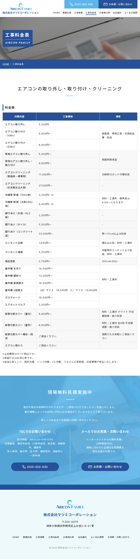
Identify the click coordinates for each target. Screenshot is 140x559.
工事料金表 (91, 12)
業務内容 (67, 12)
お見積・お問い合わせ (120, 4)
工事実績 (78, 12)
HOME (56, 12)
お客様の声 (104, 12)
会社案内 (117, 12)
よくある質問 (130, 12)
